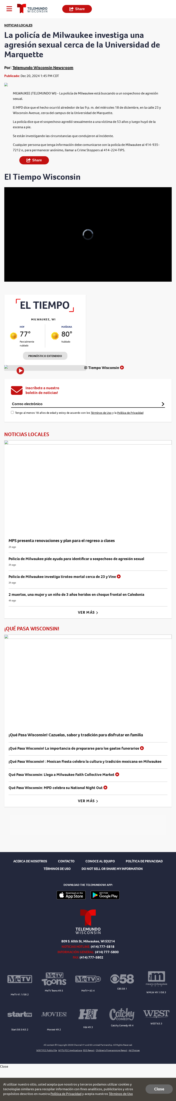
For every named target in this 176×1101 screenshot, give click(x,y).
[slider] (62, 278)
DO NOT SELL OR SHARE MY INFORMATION (112, 868)
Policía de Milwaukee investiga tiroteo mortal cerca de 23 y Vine (63, 576)
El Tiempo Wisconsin (102, 367)
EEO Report (88, 1050)
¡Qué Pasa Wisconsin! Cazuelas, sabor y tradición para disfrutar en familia (76, 735)
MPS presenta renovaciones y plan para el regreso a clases (62, 541)
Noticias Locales (18, 25)
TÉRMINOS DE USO (57, 868)
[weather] (14, 336)
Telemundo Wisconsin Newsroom (42, 68)
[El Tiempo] (45, 311)
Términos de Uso (101, 413)
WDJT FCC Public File (46, 1050)
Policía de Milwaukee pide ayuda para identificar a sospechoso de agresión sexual (76, 558)
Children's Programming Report (111, 1050)
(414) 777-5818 (102, 946)
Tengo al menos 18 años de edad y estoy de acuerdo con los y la (79, 413)
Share (80, 9)
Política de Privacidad (130, 413)
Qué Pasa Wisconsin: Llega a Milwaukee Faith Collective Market (62, 774)
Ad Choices (134, 1050)
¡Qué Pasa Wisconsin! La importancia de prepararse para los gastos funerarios (74, 748)
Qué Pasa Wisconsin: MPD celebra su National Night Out (56, 787)
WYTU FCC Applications (70, 1050)
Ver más (87, 612)
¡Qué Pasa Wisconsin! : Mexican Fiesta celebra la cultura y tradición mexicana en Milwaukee (85, 761)
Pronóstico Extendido (45, 356)
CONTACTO (66, 861)
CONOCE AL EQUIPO (100, 861)
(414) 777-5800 (107, 952)
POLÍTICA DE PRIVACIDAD (144, 861)
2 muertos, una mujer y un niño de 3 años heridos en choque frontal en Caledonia (76, 594)
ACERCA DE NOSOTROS (30, 861)
